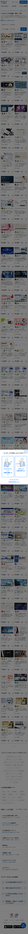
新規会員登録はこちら (14, 481)
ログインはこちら (14, 479)
